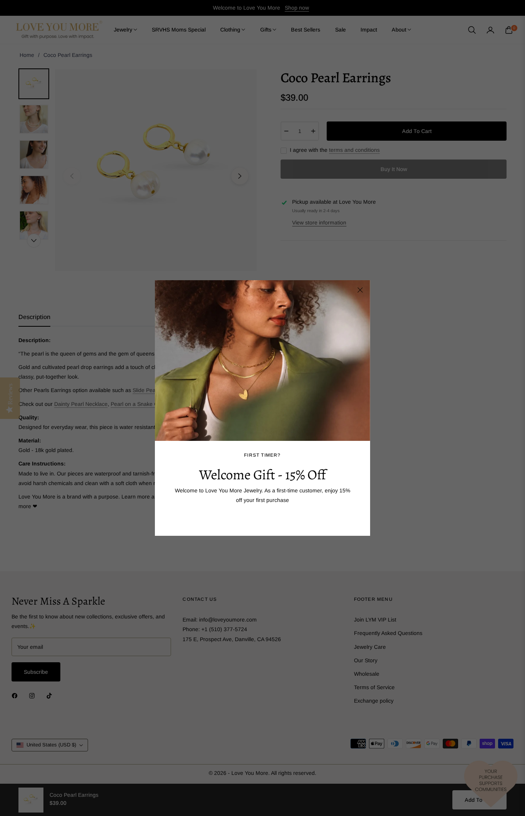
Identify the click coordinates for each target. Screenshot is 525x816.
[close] (360, 290)
